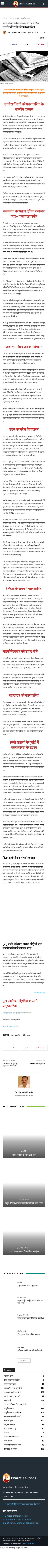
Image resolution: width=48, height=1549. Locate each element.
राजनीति (23, 1151)
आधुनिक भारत (25, 18)
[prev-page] (4, 1260)
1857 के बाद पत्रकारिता (10, 1026)
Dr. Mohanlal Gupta (17, 32)
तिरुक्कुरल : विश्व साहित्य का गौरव (28, 1334)
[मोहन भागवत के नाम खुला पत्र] (24, 1134)
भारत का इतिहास (14, 18)
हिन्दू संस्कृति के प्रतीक (24, 1248)
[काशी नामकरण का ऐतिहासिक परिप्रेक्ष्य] (24, 1231)
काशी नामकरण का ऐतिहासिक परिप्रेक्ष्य (24, 1251)
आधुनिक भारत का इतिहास (31, 23)
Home (5, 18)
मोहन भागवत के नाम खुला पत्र (24, 1155)
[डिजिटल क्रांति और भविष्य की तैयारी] (9, 1349)
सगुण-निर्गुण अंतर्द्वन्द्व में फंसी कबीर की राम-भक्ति (24, 1203)
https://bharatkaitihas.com (24, 1095)
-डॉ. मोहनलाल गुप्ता (39, 993)
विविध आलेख (20, 1347)
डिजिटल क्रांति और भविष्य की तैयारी (29, 1350)
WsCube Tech (29, 1543)
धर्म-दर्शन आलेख (24, 1199)
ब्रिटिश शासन (26, 1035)
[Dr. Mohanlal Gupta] (5, 32)
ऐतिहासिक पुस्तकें (21, 1331)
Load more (23, 1360)
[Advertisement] (24, 913)
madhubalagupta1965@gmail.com (27, 1492)
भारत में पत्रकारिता (15, 1035)
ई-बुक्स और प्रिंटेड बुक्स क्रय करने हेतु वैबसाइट (22, 1504)
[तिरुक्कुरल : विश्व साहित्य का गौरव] (9, 1333)
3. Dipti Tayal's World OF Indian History (21, 1523)
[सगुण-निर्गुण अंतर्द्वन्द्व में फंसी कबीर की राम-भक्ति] (24, 1183)
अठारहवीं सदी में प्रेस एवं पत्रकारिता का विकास (17, 1013)
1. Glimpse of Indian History (15, 1516)
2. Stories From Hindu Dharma (17, 1519)
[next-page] (8, 1260)
